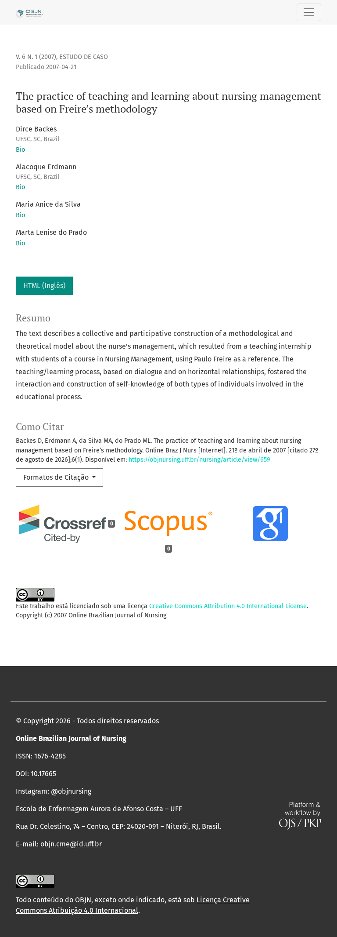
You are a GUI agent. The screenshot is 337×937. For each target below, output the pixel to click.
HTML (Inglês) (44, 285)
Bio (20, 149)
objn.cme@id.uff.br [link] (71, 844)
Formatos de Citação (56, 477)
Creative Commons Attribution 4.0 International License (228, 606)
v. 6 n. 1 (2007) (36, 57)
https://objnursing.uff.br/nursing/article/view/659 (199, 459)
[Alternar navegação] (309, 12)
